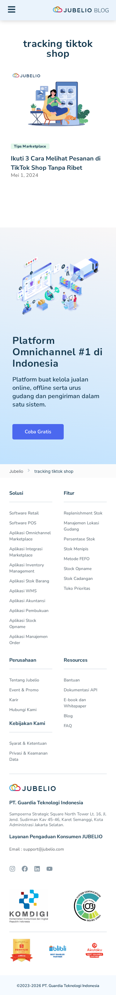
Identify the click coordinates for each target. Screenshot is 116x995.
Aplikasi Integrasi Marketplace (25, 552)
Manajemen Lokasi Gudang (81, 526)
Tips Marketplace (30, 146)
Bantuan (72, 680)
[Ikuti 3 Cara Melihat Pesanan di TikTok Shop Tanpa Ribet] (58, 102)
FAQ (68, 726)
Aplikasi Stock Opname (22, 624)
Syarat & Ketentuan (28, 743)
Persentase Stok (79, 539)
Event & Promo (24, 690)
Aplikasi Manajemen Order (28, 640)
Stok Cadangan (78, 578)
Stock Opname (78, 569)
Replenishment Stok (83, 513)
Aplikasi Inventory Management (26, 568)
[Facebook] (25, 869)
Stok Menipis (76, 549)
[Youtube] (49, 869)
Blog (68, 716)
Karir (13, 700)
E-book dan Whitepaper (75, 703)
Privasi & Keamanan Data (28, 756)
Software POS (22, 523)
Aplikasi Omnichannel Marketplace (30, 536)
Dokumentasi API (80, 690)
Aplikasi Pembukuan (29, 611)
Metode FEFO (76, 559)
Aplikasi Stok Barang (29, 581)
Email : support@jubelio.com (36, 849)
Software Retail (24, 513)
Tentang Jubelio (24, 680)
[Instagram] (12, 869)
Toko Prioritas (77, 588)
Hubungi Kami (23, 710)
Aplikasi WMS (23, 591)
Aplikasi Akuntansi (27, 601)
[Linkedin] (37, 869)
